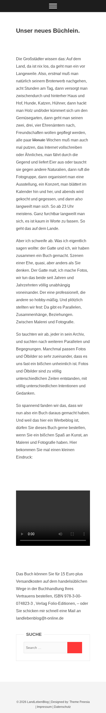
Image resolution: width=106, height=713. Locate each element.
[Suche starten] (74, 647)
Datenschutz (62, 707)
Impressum (44, 707)
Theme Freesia (80, 702)
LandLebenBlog (38, 702)
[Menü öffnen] (53, 6)
